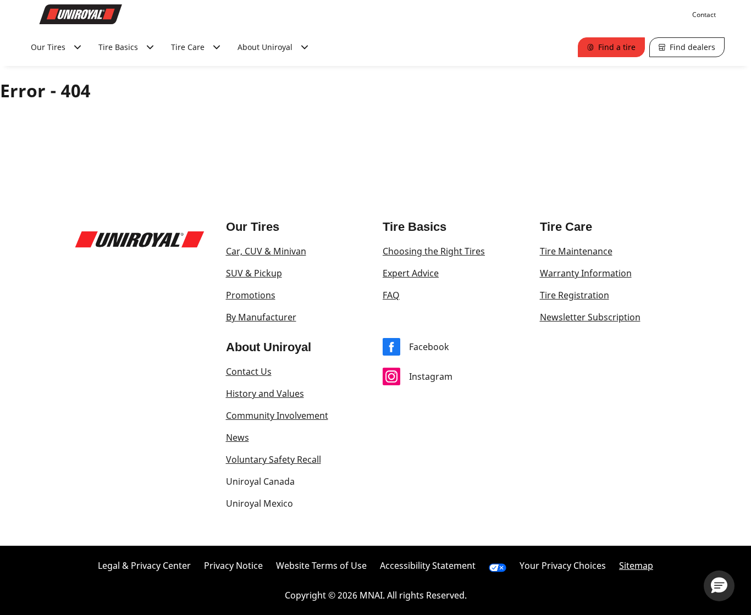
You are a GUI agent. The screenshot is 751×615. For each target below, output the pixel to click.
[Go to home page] (80, 14)
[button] (719, 585)
